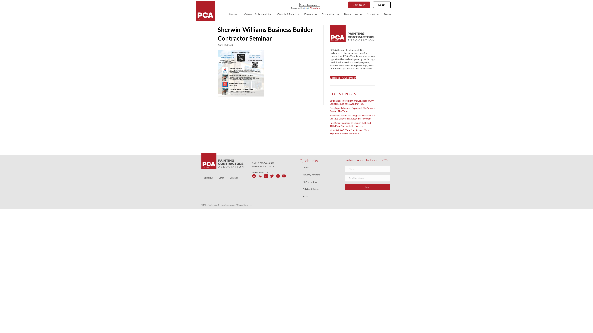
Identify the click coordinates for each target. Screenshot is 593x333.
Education (329, 14)
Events (308, 14)
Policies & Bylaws (311, 189)
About (371, 14)
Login (221, 177)
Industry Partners (311, 175)
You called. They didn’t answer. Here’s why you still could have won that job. (352, 102)
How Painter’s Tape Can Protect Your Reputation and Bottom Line (349, 132)
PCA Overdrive (310, 182)
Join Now (208, 177)
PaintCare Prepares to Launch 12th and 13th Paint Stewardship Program (350, 124)
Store (387, 14)
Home (233, 14)
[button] (298, 14)
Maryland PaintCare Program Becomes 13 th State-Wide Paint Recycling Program (352, 117)
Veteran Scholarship (257, 14)
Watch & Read (286, 14)
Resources (351, 14)
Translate (315, 8)
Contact (234, 177)
